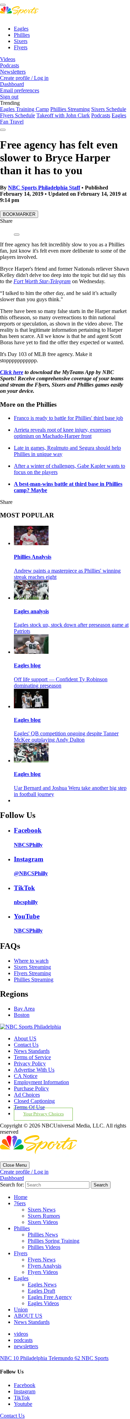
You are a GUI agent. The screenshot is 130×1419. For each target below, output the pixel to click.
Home (20, 1197)
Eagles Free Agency (50, 1297)
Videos (7, 59)
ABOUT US (28, 1316)
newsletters (26, 1346)
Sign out (9, 97)
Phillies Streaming (70, 109)
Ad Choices (27, 1095)
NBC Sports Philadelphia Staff (44, 188)
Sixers (20, 41)
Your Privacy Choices (43, 1114)
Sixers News (41, 1210)
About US (25, 1038)
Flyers (20, 47)
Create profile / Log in (24, 78)
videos (21, 1334)
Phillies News (43, 1235)
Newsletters (13, 72)
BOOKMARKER (19, 214)
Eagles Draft (41, 1291)
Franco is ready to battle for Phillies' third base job (68, 418)
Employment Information (41, 1082)
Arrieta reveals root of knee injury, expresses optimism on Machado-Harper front (62, 433)
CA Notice (25, 1076)
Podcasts (9, 65)
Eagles (21, 29)
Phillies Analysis (32, 557)
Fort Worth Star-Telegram (42, 281)
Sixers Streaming (32, 967)
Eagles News (42, 1284)
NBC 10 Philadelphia (24, 1358)
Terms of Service (32, 1057)
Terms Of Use (29, 1107)
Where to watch (31, 961)
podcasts (23, 1340)
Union (21, 1309)
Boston (21, 1015)
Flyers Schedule (17, 115)
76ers (20, 1203)
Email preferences (19, 90)
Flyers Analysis (44, 1266)
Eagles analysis (31, 611)
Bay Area (24, 1009)
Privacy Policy (30, 1063)
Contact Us (26, 1045)
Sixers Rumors (44, 1216)
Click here (11, 372)
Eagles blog (27, 665)
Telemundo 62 (65, 1358)
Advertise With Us (34, 1070)
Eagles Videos (43, 1303)
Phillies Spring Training (53, 1241)
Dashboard (12, 84)
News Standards (32, 1051)
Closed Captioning (34, 1101)
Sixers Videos (43, 1222)
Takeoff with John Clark (63, 115)
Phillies (22, 35)
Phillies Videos (44, 1247)
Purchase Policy (31, 1088)
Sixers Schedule (108, 109)
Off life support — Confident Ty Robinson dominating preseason (60, 682)
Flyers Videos (43, 1272)
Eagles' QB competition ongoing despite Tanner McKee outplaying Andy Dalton (66, 736)
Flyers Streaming (32, 973)
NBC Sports (95, 1358)
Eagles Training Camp (24, 109)
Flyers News (41, 1259)
